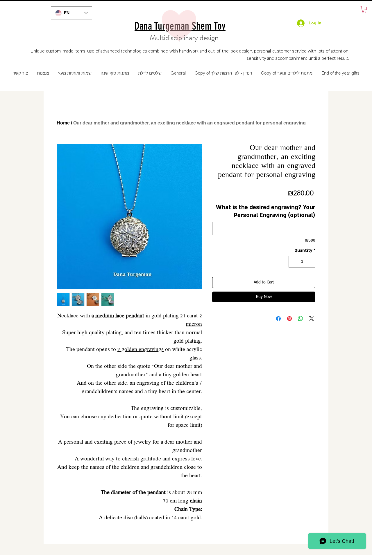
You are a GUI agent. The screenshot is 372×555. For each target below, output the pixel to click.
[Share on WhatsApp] (300, 318)
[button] (364, 9)
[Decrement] (293, 261)
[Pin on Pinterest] (289, 318)
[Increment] (310, 261)
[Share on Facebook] (278, 318)
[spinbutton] (302, 261)
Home (63, 122)
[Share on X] (311, 318)
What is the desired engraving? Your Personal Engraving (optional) (265, 211)
